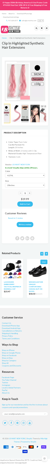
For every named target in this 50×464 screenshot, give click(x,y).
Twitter (5, 382)
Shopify (29, 438)
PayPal (4, 390)
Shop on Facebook (9, 355)
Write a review (25, 224)
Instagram (6, 385)
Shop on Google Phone (11, 353)
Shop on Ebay (7, 358)
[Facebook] (11, 422)
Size (7, 181)
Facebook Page (8, 377)
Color (7, 171)
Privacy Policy (7, 336)
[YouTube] (29, 422)
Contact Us (6, 323)
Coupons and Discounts (11, 366)
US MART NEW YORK (21, 164)
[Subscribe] (45, 414)
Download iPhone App (24, 14)
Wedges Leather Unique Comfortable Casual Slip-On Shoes (36, 286)
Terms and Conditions (11, 338)
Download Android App (11, 17)
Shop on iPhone (8, 350)
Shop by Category (9, 360)
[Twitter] (5, 422)
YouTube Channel (9, 380)
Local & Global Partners (11, 388)
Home (4, 14)
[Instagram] (23, 422)
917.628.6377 (13, 20)
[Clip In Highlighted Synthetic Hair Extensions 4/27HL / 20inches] (25, 81)
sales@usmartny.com (29, 20)
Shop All (5, 363)
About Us (11, 14)
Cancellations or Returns (12, 331)
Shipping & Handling (10, 333)
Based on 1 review (15, 218)
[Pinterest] (17, 422)
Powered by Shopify (28, 442)
